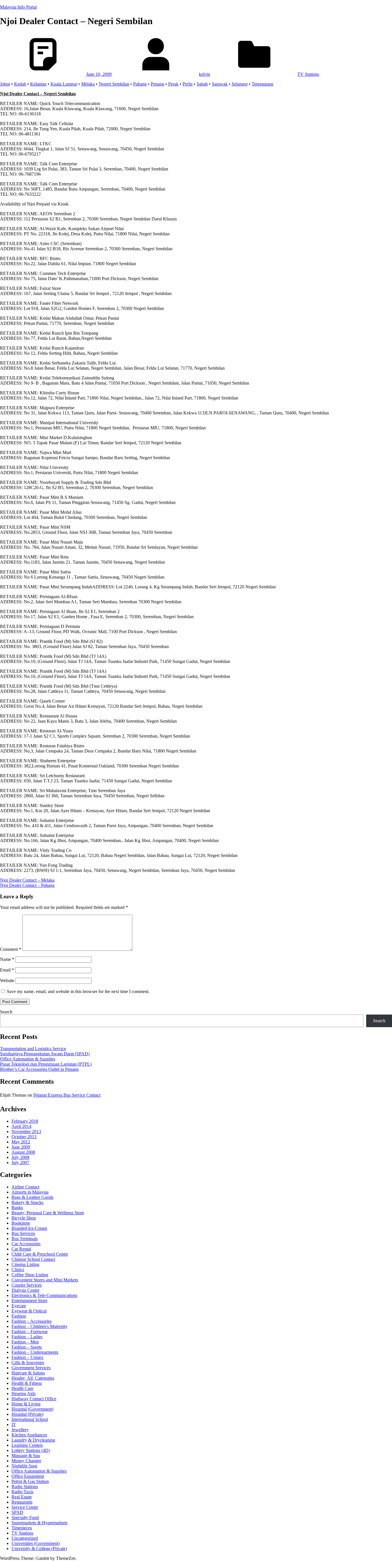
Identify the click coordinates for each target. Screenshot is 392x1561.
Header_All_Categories (32, 1378)
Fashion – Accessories (31, 1321)
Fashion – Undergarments (34, 1352)
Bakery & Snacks (27, 1202)
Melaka (88, 84)
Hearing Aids (23, 1393)
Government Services (31, 1367)
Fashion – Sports (26, 1347)
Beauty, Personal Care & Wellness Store (47, 1212)
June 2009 (20, 1147)
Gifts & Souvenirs (27, 1362)
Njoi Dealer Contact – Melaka (27, 880)
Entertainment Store (29, 1300)
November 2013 (26, 1131)
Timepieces (21, 1527)
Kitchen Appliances (29, 1434)
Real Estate (21, 1496)
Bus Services (23, 1233)
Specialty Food (25, 1517)
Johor (5, 84)
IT (13, 1424)
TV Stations (308, 74)
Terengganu (262, 84)
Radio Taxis (22, 1491)
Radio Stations (24, 1486)
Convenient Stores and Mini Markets (44, 1279)
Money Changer (26, 1460)
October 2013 (23, 1136)
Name (7, 959)
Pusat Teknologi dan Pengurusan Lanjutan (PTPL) (46, 1064)
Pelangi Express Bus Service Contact (66, 1095)
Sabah (202, 84)
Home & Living (25, 1403)
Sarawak (220, 84)
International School (29, 1419)
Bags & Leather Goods (32, 1197)
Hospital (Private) (27, 1414)
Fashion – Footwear (29, 1331)
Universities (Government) (35, 1543)
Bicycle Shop (23, 1217)
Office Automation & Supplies (27, 1058)
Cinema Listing (25, 1264)
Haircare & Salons (28, 1372)
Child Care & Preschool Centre (39, 1254)
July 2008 (20, 1157)
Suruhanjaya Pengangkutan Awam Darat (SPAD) (45, 1053)
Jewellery (20, 1429)
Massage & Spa (25, 1455)
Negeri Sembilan (114, 84)
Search (6, 1011)
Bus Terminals (24, 1238)
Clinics (17, 1269)
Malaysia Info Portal (18, 7)
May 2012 (20, 1141)
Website (7, 980)
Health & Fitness (26, 1383)
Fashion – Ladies (26, 1336)
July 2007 (20, 1162)
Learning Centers (27, 1445)
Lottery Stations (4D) (30, 1450)
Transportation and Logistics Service (33, 1048)
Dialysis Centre (25, 1290)
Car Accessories (25, 1243)
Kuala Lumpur (64, 84)
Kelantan (38, 84)
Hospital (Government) (32, 1409)
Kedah (20, 84)
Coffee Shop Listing (29, 1274)
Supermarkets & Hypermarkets (39, 1522)
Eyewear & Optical (28, 1310)
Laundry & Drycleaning (33, 1440)
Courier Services (26, 1285)
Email (7, 969)
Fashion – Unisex (27, 1357)
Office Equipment (27, 1476)
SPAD (17, 1512)
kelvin (204, 74)
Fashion (18, 1316)
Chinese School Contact (33, 1259)
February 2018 (24, 1121)
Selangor (240, 84)
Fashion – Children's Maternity (39, 1326)
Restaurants (21, 1502)
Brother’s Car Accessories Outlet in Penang (39, 1069)
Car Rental (21, 1248)
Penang (157, 84)
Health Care (22, 1388)
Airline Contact (25, 1186)
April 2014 (21, 1126)
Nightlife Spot (24, 1465)
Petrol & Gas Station (30, 1481)
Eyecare (18, 1305)
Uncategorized (24, 1538)
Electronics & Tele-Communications (44, 1295)
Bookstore (20, 1223)
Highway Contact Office (33, 1398)
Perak (173, 84)
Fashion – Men (25, 1341)
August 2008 (23, 1152)
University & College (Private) (39, 1548)
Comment (10, 949)
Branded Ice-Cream (29, 1228)
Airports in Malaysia (29, 1192)
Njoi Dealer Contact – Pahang (27, 885)
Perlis (188, 84)
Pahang (140, 84)
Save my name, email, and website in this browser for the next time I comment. (78, 991)
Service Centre (24, 1507)
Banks (17, 1207)
